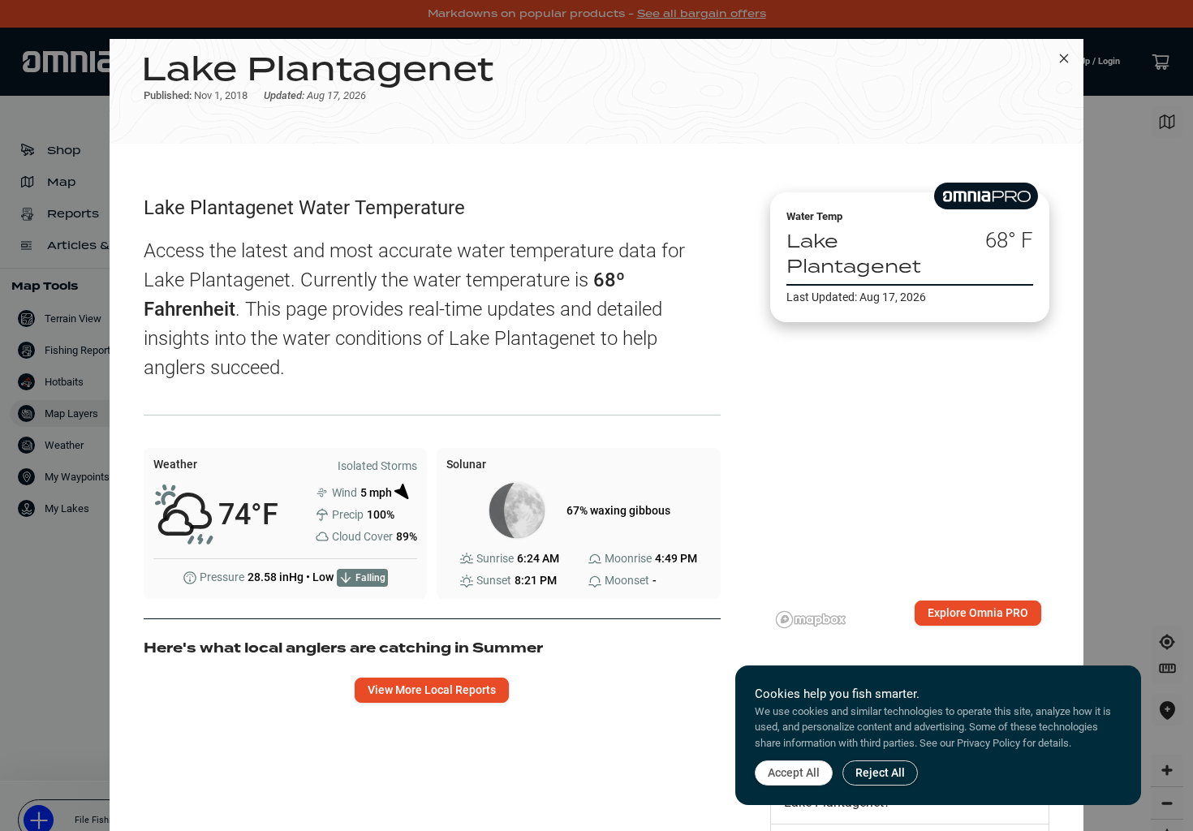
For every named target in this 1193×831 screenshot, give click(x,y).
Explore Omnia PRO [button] (978, 612)
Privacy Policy (988, 743)
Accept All (794, 772)
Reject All (880, 772)
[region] (909, 457)
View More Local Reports (432, 689)
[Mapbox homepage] (810, 619)
